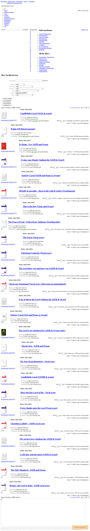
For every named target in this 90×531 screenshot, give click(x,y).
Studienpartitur (43, 40)
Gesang (6, 15)
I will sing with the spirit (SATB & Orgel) (38, 454)
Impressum (42, 63)
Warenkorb (4, 1)
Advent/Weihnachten (45, 34)
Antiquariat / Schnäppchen (46, 68)
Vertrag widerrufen (80, 527)
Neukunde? (19, 1)
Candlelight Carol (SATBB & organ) (37, 377)
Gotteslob (41, 45)
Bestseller (41, 50)
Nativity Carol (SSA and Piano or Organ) (29, 315)
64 (82, 107)
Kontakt (41, 65)
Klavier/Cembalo (9, 12)
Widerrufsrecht (43, 60)
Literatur (6, 23)
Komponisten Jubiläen (45, 48)
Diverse (6, 25)
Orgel (5, 10)
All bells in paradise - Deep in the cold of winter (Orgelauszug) (47, 191)
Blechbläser (7, 20)
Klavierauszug (43, 38)
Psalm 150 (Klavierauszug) (23, 129)
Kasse (25, 1)
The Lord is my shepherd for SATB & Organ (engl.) (42, 330)
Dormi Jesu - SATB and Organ (35, 346)
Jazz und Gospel (43, 37)
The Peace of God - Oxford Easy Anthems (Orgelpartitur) (34, 222)
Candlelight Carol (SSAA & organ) (36, 113)
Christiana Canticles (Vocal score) (36, 253)
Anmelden (31, 1)
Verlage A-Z (84, 29)
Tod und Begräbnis (44, 43)
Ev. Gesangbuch (43, 46)
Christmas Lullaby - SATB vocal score (28, 423)
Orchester (7, 17)
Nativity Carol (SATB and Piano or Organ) (41, 175)
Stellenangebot (43, 71)
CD (5, 26)
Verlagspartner (43, 70)
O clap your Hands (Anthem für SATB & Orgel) (42, 160)
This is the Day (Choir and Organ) (38, 206)
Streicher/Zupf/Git (9, 18)
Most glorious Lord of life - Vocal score (38, 392)
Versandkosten (84, 123)
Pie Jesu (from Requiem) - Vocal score (37, 361)
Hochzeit (41, 42)
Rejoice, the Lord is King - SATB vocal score (30, 485)
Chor (5, 14)
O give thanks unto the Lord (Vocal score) (39, 408)
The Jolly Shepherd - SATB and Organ (28, 470)
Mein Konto (11, 1)
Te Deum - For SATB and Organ (33, 144)
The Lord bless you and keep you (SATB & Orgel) (41, 268)
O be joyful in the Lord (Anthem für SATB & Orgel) (42, 299)
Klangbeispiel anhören (7, 120)
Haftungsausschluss (44, 62)
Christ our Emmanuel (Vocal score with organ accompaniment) (37, 284)
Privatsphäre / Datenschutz (46, 57)
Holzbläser (7, 22)
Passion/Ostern (43, 35)
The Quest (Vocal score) (33, 237)
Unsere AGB (42, 59)
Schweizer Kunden (44, 66)
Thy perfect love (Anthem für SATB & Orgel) (40, 439)
